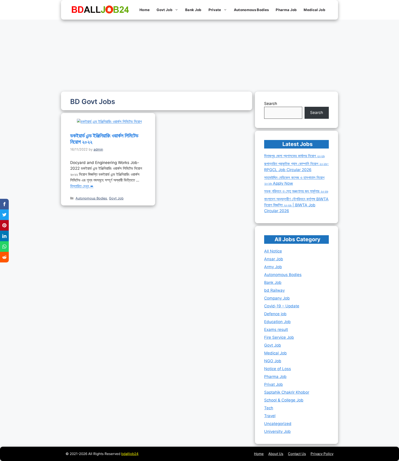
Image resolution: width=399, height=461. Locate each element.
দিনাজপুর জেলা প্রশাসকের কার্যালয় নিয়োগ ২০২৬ (294, 156)
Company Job (277, 298)
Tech (268, 408)
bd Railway (274, 290)
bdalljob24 (130, 454)
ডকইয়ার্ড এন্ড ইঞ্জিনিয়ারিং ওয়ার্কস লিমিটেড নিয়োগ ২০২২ (104, 138)
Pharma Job (286, 10)
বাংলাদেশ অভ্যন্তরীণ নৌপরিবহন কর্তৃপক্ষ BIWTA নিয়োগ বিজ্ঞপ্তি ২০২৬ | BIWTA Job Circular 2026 (296, 205)
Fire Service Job (279, 337)
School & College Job (283, 400)
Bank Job (193, 10)
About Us (275, 454)
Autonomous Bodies (251, 10)
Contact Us (297, 454)
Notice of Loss (277, 368)
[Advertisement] (199, 54)
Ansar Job (273, 259)
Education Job (277, 321)
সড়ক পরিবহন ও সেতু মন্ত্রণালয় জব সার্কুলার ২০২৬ (296, 191)
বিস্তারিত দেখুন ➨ (82, 186)
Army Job (273, 267)
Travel (269, 415)
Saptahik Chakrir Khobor (286, 392)
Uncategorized (277, 423)
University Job (277, 431)
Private (215, 10)
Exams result (276, 329)
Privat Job (273, 384)
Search (270, 103)
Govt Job (164, 10)
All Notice (273, 251)
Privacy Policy (322, 454)
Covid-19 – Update (281, 306)
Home (144, 10)
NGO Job (272, 361)
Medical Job (314, 10)
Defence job (275, 314)
